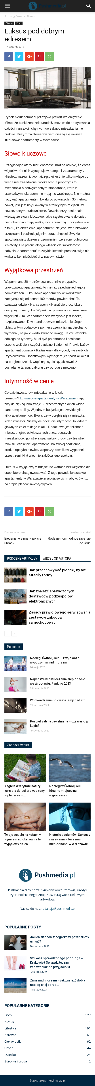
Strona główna (13, 16)
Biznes (31, 16)
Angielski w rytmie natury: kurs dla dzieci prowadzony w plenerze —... (24, 790)
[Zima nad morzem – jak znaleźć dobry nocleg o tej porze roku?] (15, 985)
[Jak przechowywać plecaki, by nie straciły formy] (15, 575)
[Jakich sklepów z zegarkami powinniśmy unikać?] (15, 942)
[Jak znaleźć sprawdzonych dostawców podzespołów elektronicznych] (15, 596)
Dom (18, 23)
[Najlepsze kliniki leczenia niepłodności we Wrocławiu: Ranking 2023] (15, 684)
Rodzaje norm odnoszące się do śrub (69, 541)
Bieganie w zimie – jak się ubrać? (22, 541)
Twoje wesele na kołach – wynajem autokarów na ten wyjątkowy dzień (23, 839)
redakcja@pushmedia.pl (58, 908)
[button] (89, 6)
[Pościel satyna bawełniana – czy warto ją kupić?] (15, 726)
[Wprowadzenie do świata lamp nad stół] (15, 705)
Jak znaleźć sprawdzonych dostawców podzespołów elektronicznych (51, 596)
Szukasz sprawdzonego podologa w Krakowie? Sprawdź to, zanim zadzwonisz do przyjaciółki (56, 962)
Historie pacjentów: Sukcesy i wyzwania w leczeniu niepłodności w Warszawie (69, 839)
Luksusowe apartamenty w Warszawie (48, 398)
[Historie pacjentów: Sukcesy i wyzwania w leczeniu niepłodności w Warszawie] (70, 817)
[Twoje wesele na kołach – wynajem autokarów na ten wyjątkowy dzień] (25, 817)
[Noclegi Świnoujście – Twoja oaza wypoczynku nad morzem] (15, 663)
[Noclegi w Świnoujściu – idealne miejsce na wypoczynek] (70, 768)
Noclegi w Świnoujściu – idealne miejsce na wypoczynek (66, 790)
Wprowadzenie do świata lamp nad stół (58, 700)
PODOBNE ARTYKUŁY (22, 558)
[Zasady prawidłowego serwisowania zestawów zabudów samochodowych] (15, 617)
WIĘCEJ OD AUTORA (57, 558)
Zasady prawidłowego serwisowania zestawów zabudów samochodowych (59, 617)
